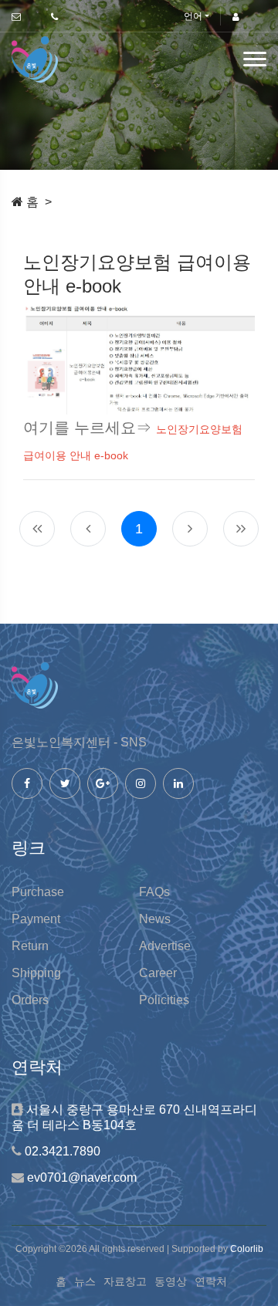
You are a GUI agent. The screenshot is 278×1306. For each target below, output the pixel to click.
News (155, 918)
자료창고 (125, 1281)
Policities (164, 1000)
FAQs (154, 891)
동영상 (170, 1281)
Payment (36, 918)
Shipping (36, 972)
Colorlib (246, 1248)
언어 (193, 16)
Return (30, 945)
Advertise (165, 945)
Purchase (38, 891)
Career (158, 972)
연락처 (211, 1281)
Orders (30, 1000)
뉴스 (85, 1281)
